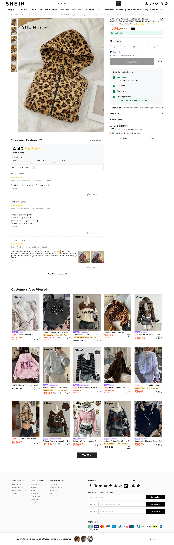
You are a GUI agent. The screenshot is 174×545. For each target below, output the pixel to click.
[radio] (114, 47)
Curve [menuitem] (73, 10)
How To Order (36, 494)
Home (13, 15)
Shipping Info (35, 484)
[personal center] (146, 3)
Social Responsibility (19, 490)
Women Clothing (35, 15)
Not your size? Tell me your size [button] (121, 56)
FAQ (51, 494)
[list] (108, 486)
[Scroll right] (167, 9)
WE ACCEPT (92, 522)
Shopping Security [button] (124, 97)
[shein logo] (15, 3)
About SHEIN (16, 484)
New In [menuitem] (33, 10)
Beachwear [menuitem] (64, 10)
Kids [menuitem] (79, 10)
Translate (14, 188)
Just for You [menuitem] (24, 10)
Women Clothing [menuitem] (50, 10)
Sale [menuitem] (40, 10)
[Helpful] (88, 194)
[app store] (133, 487)
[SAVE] (160, 61)
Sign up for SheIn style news (100, 493)
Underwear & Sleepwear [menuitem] (113, 10)
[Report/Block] (102, 194)
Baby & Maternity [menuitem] (151, 10)
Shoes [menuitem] (99, 10)
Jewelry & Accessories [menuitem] (133, 10)
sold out (132, 62)
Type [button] (117, 41)
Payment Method (56, 487)
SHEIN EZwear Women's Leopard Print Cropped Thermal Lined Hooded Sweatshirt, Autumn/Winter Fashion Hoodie (26, 439)
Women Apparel (21, 15)
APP (133, 481)
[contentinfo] (126, 528)
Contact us (53, 484)
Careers (14, 494)
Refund (33, 490)
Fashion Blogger (17, 487)
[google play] (138, 487)
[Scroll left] (163, 9)
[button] (161, 3)
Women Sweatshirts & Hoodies (53, 15)
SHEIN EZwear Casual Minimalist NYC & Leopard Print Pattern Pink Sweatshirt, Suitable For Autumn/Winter (25, 385)
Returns (33, 487)
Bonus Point (54, 490)
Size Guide (35, 500)
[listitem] (26, 318)
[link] (151, 3)
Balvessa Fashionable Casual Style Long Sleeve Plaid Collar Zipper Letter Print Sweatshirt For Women (148, 441)
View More (87, 455)
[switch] (33, 167)
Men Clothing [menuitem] (89, 10)
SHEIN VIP (34, 503)
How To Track (35, 497)
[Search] (118, 3)
